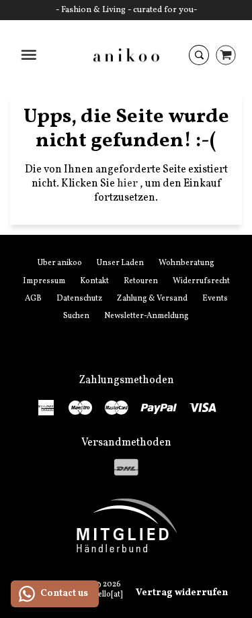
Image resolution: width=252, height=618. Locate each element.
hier (128, 183)
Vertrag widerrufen (182, 592)
